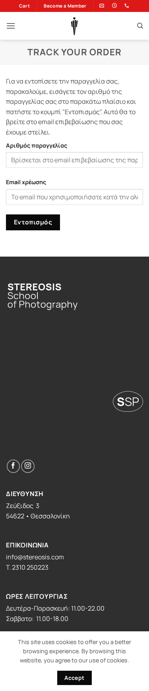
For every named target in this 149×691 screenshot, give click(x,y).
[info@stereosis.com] (102, 5)
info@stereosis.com (35, 557)
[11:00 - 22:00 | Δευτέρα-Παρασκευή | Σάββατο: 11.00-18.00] (115, 5)
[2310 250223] (127, 5)
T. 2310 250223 (27, 567)
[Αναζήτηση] (140, 25)
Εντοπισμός (33, 222)
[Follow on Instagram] (27, 466)
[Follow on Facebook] (13, 466)
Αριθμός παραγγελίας (36, 145)
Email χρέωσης (26, 182)
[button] (10, 25)
